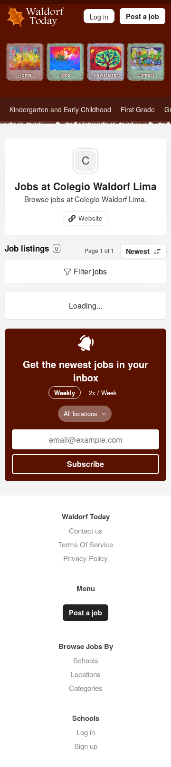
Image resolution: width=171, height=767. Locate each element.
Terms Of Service (85, 544)
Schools (85, 660)
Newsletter (106, 70)
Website (90, 218)
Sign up (85, 746)
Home (25, 70)
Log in (85, 732)
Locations (86, 674)
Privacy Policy (85, 558)
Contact (146, 70)
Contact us (86, 530)
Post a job (142, 16)
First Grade (138, 109)
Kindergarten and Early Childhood (60, 109)
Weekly (64, 392)
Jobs (65, 70)
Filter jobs (90, 271)
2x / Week (103, 392)
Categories (86, 688)
